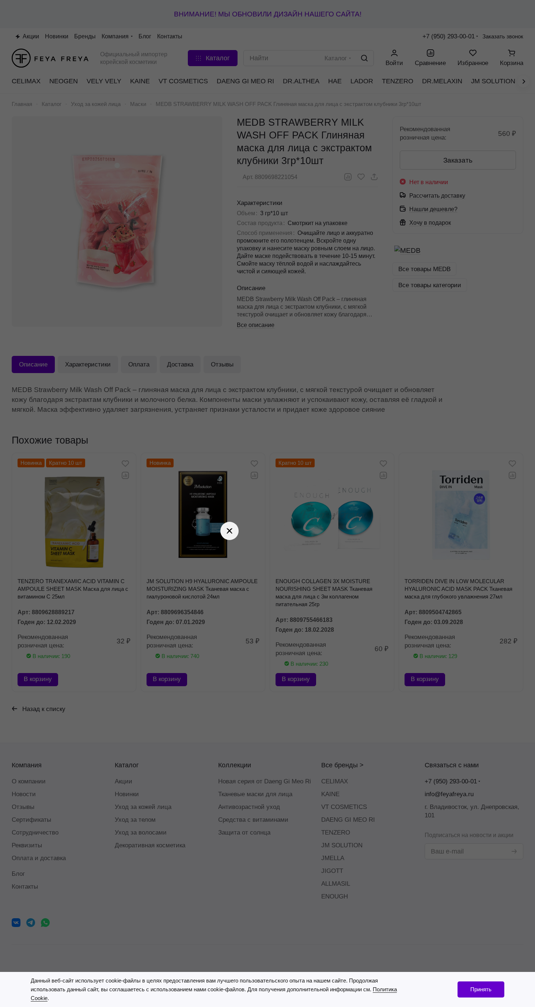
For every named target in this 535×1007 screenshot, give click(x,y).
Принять (481, 989)
